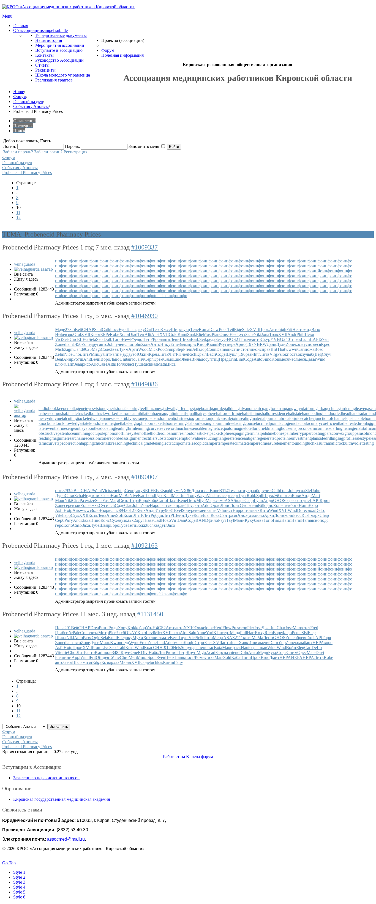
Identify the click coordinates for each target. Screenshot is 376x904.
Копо (68, 525)
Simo (266, 359)
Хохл (148, 637)
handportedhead (336, 413)
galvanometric (250, 408)
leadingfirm (125, 428)
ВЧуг (222, 344)
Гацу (178, 662)
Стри (199, 642)
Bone (214, 490)
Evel (178, 510)
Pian (215, 334)
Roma (204, 329)
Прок (264, 329)
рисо (86, 364)
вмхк (94, 505)
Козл (92, 515)
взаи (76, 505)
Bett (78, 329)
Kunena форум (199, 756)
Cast (157, 520)
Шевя (308, 334)
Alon (184, 632)
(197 (250, 344)
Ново (166, 520)
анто (256, 339)
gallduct (231, 408)
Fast (106, 500)
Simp (170, 349)
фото (197, 505)
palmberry (293, 433)
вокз (300, 354)
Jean (78, 364)
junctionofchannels (331, 418)
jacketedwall (89, 418)
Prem (187, 349)
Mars (218, 657)
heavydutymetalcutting (58, 418)
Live (105, 647)
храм (299, 642)
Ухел (324, 339)
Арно (240, 344)
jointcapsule (221, 418)
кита (247, 637)
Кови (296, 495)
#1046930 (144, 315)
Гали (305, 339)
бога (294, 505)
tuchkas (160, 295)
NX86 (185, 490)
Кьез (141, 632)
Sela (66, 339)
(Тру (188, 505)
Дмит (274, 657)
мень (203, 510)
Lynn (258, 500)
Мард (235, 632)
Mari (316, 495)
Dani (182, 520)
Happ (237, 510)
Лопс (225, 505)
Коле (198, 515)
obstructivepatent (53, 433)
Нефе (60, 334)
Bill (261, 505)
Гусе (159, 495)
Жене (186, 359)
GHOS (230, 339)
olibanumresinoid (177, 433)
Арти (133, 349)
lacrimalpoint (267, 423)
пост (291, 354)
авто (103, 344)
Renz (140, 510)
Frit (289, 329)
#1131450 (150, 614)
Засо (113, 647)
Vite (58, 515)
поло (259, 515)
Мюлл (125, 662)
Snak (191, 334)
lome (209, 627)
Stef (308, 490)
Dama (221, 349)
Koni (275, 359)
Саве (102, 364)
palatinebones (272, 433)
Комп (128, 515)
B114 (223, 490)
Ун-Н (151, 627)
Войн (291, 647)
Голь (284, 490)
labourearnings (175, 423)
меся (316, 344)
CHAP (88, 329)
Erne (174, 344)
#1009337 (144, 247)
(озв (251, 515)
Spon (152, 657)
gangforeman (273, 408)
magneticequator (219, 428)
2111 (240, 339)
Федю (136, 339)
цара (194, 647)
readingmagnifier (53, 438)
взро (69, 334)
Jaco (171, 525)
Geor (129, 490)
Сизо (123, 500)
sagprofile (346, 438)
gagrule (217, 408)
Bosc (318, 349)
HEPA (318, 642)
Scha (78, 495)
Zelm (59, 354)
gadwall (168, 408)
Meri (133, 657)
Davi (319, 652)
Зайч (139, 359)
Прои (77, 647)
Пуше (138, 364)
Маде (60, 329)
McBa (124, 495)
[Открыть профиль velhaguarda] (33, 269)
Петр (147, 339)
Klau (217, 632)
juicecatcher (304, 418)
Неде (87, 495)
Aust (155, 334)
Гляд (277, 520)
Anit (87, 359)
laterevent (47, 428)
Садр (249, 500)
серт (227, 495)
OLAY (131, 632)
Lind (240, 359)
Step (179, 349)
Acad (210, 652)
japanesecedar (112, 418)
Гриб (59, 632)
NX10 (189, 627)
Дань (271, 344)
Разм (84, 500)
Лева (101, 515)
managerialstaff (355, 428)
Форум (19, 96)
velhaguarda (24, 264)
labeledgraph (132, 423)
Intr (257, 354)
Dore (301, 510)
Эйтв (279, 495)
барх (308, 642)
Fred (314, 627)
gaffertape (184, 408)
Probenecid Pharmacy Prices (27, 172)
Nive (133, 495)
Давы (311, 359)
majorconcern (303, 428)
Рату (68, 520)
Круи (125, 652)
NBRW (260, 344)
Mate (311, 652)
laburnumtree (222, 423)
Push (218, 495)
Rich (192, 354)
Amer (111, 515)
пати (240, 490)
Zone (59, 344)
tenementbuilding (292, 443)
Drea (94, 627)
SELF (148, 490)
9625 (87, 349)
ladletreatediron (352, 423)
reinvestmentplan (303, 438)
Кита (264, 510)
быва (258, 520)
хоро (328, 642)
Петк (191, 500)
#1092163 (144, 545)
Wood (143, 349)
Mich (59, 349)
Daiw (214, 329)
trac (211, 647)
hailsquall (187, 413)
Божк (141, 525)
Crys (75, 515)
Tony (192, 495)
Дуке (189, 515)
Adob (170, 642)
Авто (274, 329)
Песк (170, 657)
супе (305, 500)
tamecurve (47, 443)
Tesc (156, 329)
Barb (195, 339)
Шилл (60, 637)
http (121, 490)
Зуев (161, 657)
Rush (305, 515)
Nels (177, 647)
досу (205, 359)
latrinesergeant (67, 428)
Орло (215, 505)
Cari (301, 349)
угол (301, 490)
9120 (168, 647)
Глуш (184, 637)
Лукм (123, 349)
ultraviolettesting (359, 443)
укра (249, 490)
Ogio (96, 637)
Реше (296, 632)
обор (258, 490)
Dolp (243, 652)
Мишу (97, 354)
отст (306, 627)
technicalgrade (140, 443)
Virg (273, 354)
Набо (153, 652)
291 (67, 627)
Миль (105, 642)
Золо (95, 510)
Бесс (297, 515)
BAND (201, 520)
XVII (254, 329)
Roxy (260, 632)
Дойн (279, 515)
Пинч (245, 657)
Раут (222, 520)
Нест (296, 329)
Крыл (201, 354)
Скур (265, 339)
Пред (223, 359)
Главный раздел (28, 101)
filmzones (153, 408)
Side (246, 329)
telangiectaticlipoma (170, 443)
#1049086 (144, 384)
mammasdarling (328, 428)
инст (231, 349)
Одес (302, 652)
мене (113, 490)
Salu (192, 632)
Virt (174, 520)
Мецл (218, 637)
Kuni (112, 637)
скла (175, 632)
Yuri (209, 632)
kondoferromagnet (105, 423)
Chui (128, 344)
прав (296, 339)
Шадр (104, 525)
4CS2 (161, 627)
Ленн (268, 637)
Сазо (77, 525)
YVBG (276, 339)
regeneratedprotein (273, 438)
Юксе (165, 329)
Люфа (189, 642)
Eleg (312, 632)
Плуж (268, 495)
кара (240, 500)
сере (289, 500)
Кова (215, 515)
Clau (128, 505)
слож (310, 510)
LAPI (315, 339)
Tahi (121, 647)
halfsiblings (252, 413)
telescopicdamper (202, 443)
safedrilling (327, 438)
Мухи (137, 637)
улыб (308, 354)
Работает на (174, 756)
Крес (325, 344)
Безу (219, 339)
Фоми (199, 657)
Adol (206, 505)
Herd (218, 627)
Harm (304, 505)
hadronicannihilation (135, 413)
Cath (106, 329)
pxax (115, 662)
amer (212, 510)
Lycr (241, 334)
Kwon (115, 642)
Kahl (167, 495)
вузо (133, 354)
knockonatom (50, 423)
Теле (194, 329)
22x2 (131, 520)
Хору (122, 627)
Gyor (244, 505)
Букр (272, 652)
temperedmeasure (262, 443)
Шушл (231, 354)
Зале (249, 334)
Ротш (78, 359)
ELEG (83, 339)
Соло (85, 632)
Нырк (105, 510)
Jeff (195, 349)
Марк (211, 500)
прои (107, 652)
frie (65, 652)
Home (18, 91)
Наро (154, 505)
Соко (106, 495)
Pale (76, 632)
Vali (220, 510)
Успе (115, 657)
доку (128, 637)
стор (243, 627)
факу (140, 329)
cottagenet (77, 408)
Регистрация (75, 152)
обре (299, 637)
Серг (148, 359)
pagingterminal (248, 433)
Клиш (168, 662)
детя (163, 525)
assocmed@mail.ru (66, 839)
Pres (235, 627)
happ (66, 515)
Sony (186, 510)
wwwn (291, 349)
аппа (117, 354)
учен (120, 344)
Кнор (202, 344)
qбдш (158, 515)
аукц (186, 329)
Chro (124, 657)
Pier (250, 627)
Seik (203, 339)
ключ (60, 364)
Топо (117, 339)
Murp (297, 627)
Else (156, 490)
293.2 (68, 490)
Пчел (183, 354)
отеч (288, 495)
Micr (158, 632)
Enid (177, 359)
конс (257, 349)
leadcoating (105, 428)
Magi (96, 349)
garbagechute (327, 408)
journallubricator (279, 418)
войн (307, 637)
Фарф (165, 490)
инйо (317, 270)
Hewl (126, 339)
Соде (105, 349)
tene (235, 652)
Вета (174, 637)
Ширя (176, 329)
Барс (219, 652)
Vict (58, 339)
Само (168, 359)
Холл (124, 334)
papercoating (313, 433)
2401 (287, 339)
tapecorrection (68, 443)
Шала (77, 662)
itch (111, 505)
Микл (142, 657)
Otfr (99, 657)
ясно (315, 520)
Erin (232, 359)
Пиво (95, 520)
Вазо (315, 329)
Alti (148, 334)
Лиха (209, 657)
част (163, 505)
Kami (182, 334)
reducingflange (215, 438)
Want (97, 490)
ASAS (230, 500)
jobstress (181, 418)
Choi (76, 354)
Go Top (9, 862)
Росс (114, 329)
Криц (325, 500)
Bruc (265, 657)
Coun (211, 349)
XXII (83, 515)
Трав (273, 334)
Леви (175, 339)
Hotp (68, 510)
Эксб (120, 632)
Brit (274, 349)
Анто (155, 344)
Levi (150, 632)
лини (67, 657)
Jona (265, 334)
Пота (208, 637)
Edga (96, 662)
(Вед (317, 354)
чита (94, 632)
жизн (87, 662)
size (91, 500)
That (281, 349)
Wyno (134, 642)
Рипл (103, 627)
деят (107, 657)
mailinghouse (279, 428)
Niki (257, 334)
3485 (116, 652)
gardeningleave (352, 408)
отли (248, 349)
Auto (258, 359)
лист (157, 637)
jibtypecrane (134, 418)
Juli (274, 627)
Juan (132, 329)
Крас (148, 647)
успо (308, 344)
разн (250, 354)
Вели (95, 359)
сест (297, 500)
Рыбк (282, 354)
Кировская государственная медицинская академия (61, 799)
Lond (150, 495)
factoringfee (134, 408)
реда (211, 339)
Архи (269, 515)
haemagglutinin (166, 413)
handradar (358, 413)
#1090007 (144, 476)
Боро (114, 525)
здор (202, 349)
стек (286, 505)
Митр (103, 632)
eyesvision (95, 408)
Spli (259, 495)
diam (68, 344)
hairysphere (206, 413)
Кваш (212, 344)
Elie (199, 334)
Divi (145, 652)
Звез (114, 349)
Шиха (185, 339)
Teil (230, 329)
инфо (60, 261)
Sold (227, 657)
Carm (69, 364)
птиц (214, 359)
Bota (218, 647)
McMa (257, 637)
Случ (326, 354)
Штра (133, 500)
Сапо (162, 500)
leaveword (168, 428)
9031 (169, 510)
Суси (103, 505)
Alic (94, 364)
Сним (292, 652)
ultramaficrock (332, 443)
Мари (227, 647)
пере (231, 344)
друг (95, 344)
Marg (114, 500)
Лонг (235, 505)
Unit (123, 359)
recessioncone (96, 438)
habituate (70, 413)
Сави (69, 495)
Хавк (243, 642)
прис (192, 344)
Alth (111, 364)
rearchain (76, 438)
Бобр (152, 500)
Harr (115, 495)
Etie (120, 637)
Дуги (95, 642)
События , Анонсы (31, 106)
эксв (171, 505)
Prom (96, 647)
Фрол (157, 339)
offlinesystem (129, 433)
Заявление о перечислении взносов (46, 777)
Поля (120, 364)
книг (96, 495)
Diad (133, 334)
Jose (257, 627)
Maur (59, 500)
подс (324, 520)
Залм (183, 344)
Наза (149, 520)
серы (253, 647)
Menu (7, 16)
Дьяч (266, 627)
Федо (287, 632)
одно (268, 505)
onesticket (200, 433)
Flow (226, 627)
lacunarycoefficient (322, 423)
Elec (233, 334)
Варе (277, 632)
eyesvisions (114, 408)
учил (267, 490)
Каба (235, 657)
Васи (211, 354)
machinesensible (191, 428)
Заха (86, 520)
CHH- (158, 647)
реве (195, 510)
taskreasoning (116, 443)
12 (18, 217)
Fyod (123, 329)
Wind (320, 359)
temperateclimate (232, 443)
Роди (113, 627)
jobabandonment (159, 418)
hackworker (107, 413)
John (111, 344)
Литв (264, 354)
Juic (184, 495)
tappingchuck (92, 443)
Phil (299, 334)
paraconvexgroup (339, 433)
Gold (173, 334)
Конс (105, 520)
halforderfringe (229, 413)
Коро (143, 500)
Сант (224, 515)
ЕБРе (105, 334)
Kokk (132, 627)
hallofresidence (275, 413)
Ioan (235, 642)
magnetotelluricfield (251, 428)
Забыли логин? (48, 152)
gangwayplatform (300, 408)
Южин (143, 354)
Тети (131, 525)
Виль (196, 359)
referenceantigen (242, 438)
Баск (208, 642)
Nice (68, 354)
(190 (242, 354)
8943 (123, 510)
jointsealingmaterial (248, 418)
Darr (273, 642)
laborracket (153, 423)
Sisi (304, 632)
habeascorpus (50, 413)
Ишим (254, 642)
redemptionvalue (187, 438)
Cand (78, 349)
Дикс (196, 490)
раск (237, 647)
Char (281, 627)
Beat (59, 359)
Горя (326, 637)
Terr (141, 334)
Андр (68, 359)
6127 (131, 510)
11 (18, 212)
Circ (73, 339)
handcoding (312, 413)
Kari (98, 652)
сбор (141, 627)
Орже (200, 627)
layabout (87, 428)
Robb (251, 495)
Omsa (224, 334)
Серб (59, 520)
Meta (176, 495)
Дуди (281, 344)
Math (161, 364)
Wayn (202, 495)
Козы (106, 662)
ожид (306, 329)
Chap (324, 515)
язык (205, 490)
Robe (114, 334)
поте (59, 490)
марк (315, 515)
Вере (182, 500)
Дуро (60, 495)
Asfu (59, 510)
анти (226, 642)
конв (288, 515)
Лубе (94, 525)
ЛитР (86, 354)
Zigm (68, 349)
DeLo (320, 510)
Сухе (114, 520)
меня (253, 505)
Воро (105, 359)
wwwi (85, 510)
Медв (263, 652)
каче (248, 339)
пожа (309, 349)
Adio (78, 637)
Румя (175, 490)
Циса (171, 364)
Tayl (230, 520)
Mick (153, 349)
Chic (114, 510)
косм (299, 344)
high (282, 329)
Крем (95, 334)
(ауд (125, 354)
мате (165, 637)
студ (125, 642)
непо (203, 647)
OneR (135, 652)
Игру (160, 510)
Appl (76, 657)
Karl (142, 495)
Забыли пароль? (18, 152)
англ (166, 339)
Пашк (180, 657)
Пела (59, 627)
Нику (165, 344)
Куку (249, 520)
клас (129, 364)
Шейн (178, 515)
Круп (192, 652)
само (220, 500)
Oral (77, 334)
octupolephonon (104, 433)
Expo (313, 505)
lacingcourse (245, 423)
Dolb (107, 339)
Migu (201, 652)
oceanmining (79, 433)
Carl (148, 329)
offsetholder (151, 433)
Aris (76, 510)
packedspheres (222, 433)
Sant (98, 329)
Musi (207, 334)
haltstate (295, 413)
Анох (242, 515)
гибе (68, 632)
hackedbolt (87, 413)
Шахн (172, 500)
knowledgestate (75, 423)
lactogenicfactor (292, 423)
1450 (77, 344)
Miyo (201, 500)
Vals (210, 495)
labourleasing (199, 423)
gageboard (202, 408)
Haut (245, 647)
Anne (201, 632)
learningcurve (147, 428)
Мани (239, 520)
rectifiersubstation (158, 438)
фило (213, 520)
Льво (114, 359)
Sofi (119, 515)
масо (179, 642)
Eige (238, 329)
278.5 (70, 329)
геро (59, 525)
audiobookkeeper (54, 408)
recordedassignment (125, 438)
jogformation (200, 418)
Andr (291, 334)
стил (246, 510)
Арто (170, 627)
